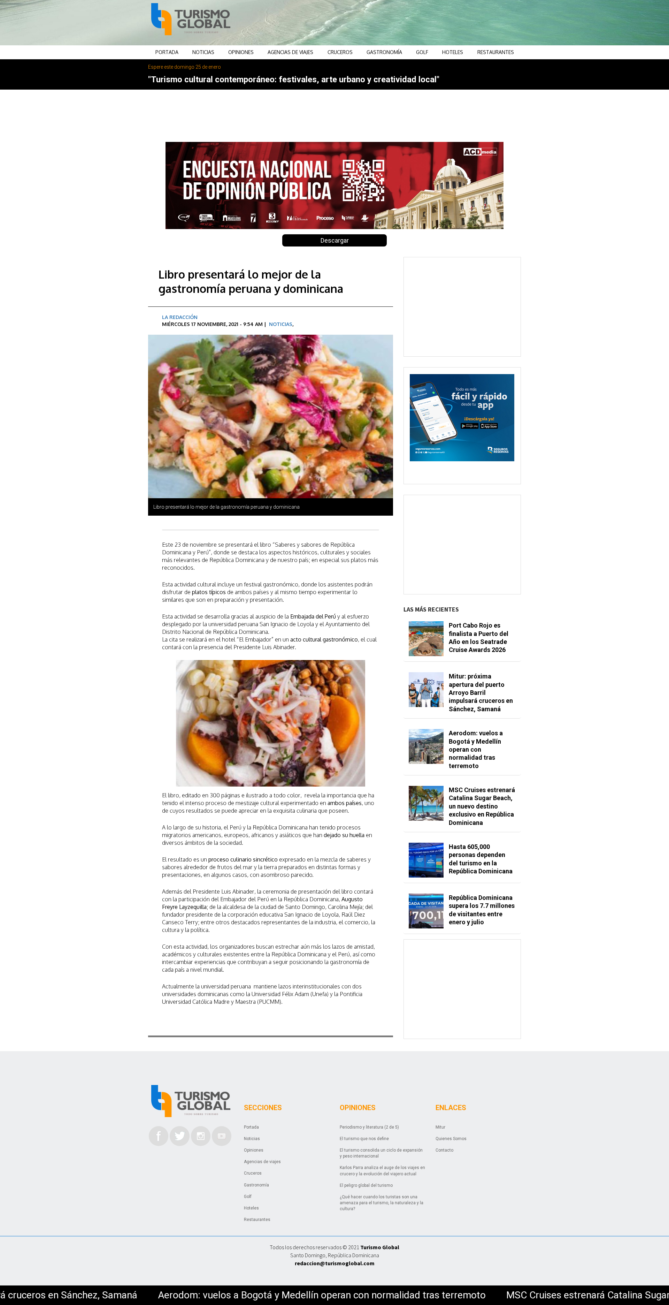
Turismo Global (379, 1247)
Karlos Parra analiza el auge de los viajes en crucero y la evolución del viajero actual (382, 1170)
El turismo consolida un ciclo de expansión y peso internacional (381, 1153)
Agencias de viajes (290, 52)
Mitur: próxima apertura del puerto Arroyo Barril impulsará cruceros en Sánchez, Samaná (481, 693)
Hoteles (452, 52)
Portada (166, 52)
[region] (390, 22)
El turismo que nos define (364, 1138)
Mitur (440, 1127)
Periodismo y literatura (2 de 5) (369, 1127)
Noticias (203, 52)
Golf (422, 52)
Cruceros (340, 52)
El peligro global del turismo (366, 1185)
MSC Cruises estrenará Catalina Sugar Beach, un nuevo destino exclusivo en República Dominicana (482, 806)
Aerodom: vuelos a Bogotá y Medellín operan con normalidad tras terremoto (187, 1295)
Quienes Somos (451, 1138)
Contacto (444, 1150)
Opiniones (241, 52)
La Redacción (180, 317)
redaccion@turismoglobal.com (335, 1263)
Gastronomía (384, 52)
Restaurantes (495, 52)
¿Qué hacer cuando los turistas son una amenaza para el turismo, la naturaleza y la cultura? (381, 1202)
